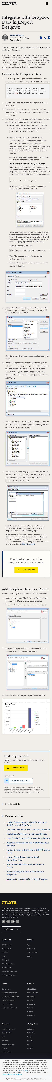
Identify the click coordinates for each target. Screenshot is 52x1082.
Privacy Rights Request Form (12, 1074)
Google (29, 1037)
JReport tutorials (28, 544)
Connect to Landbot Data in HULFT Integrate (27, 879)
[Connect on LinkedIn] (49, 37)
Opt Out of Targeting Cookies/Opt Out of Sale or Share (26, 1079)
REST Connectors (8, 964)
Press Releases (32, 993)
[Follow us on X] (45, 37)
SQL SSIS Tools (32, 952)
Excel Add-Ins (7, 968)
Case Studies (6, 1033)
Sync (29, 945)
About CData (32, 989)
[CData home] (11, 3)
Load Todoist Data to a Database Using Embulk (28, 838)
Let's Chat (9, 929)
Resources (5, 1041)
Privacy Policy (23, 1070)
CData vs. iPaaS (7, 1004)
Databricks (31, 1033)
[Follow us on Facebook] (41, 37)
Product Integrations (9, 993)
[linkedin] (3, 921)
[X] (8, 921)
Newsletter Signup (8, 1044)
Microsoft (30, 1041)
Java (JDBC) (6, 949)
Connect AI (31, 949)
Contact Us (31, 1015)
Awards (30, 1000)
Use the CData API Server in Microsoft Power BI (28, 829)
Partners (30, 1008)
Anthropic (30, 1029)
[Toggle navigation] (46, 3)
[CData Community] (17, 921)
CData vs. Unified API (9, 1008)
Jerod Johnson (17, 35)
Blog (3, 1037)
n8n (28, 1044)
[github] (13, 921)
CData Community (8, 1029)
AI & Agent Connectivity (10, 996)
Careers (30, 1012)
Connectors (6, 989)
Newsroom (31, 996)
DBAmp (30, 956)
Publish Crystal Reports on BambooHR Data (27, 834)
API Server (5, 960)
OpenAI (30, 1048)
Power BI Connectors (9, 971)
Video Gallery (7, 1052)
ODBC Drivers (7, 945)
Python (4, 956)
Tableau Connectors (9, 975)
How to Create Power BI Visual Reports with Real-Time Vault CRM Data (27, 823)
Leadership (31, 1004)
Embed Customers (8, 1000)
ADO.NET (5, 952)
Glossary (5, 1048)
